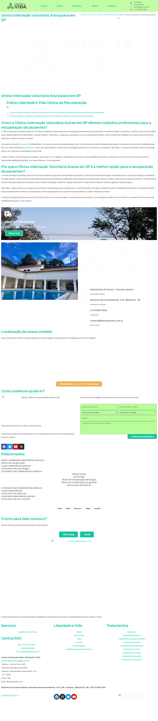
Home (44, 6)
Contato (111, 6)
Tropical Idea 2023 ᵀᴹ (9, 695)
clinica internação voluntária (114, 15)
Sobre (60, 6)
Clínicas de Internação (94, 15)
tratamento (24, 144)
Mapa (95, 6)
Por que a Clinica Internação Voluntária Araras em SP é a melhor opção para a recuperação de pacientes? (51, 116)
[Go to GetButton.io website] (152, 718)
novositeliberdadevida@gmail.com (15, 661)
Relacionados (13, 454)
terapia (52, 157)
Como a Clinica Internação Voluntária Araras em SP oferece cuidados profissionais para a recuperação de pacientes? (56, 113)
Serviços (76, 6)
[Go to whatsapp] (152, 714)
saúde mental (29, 148)
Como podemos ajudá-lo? (23, 391)
